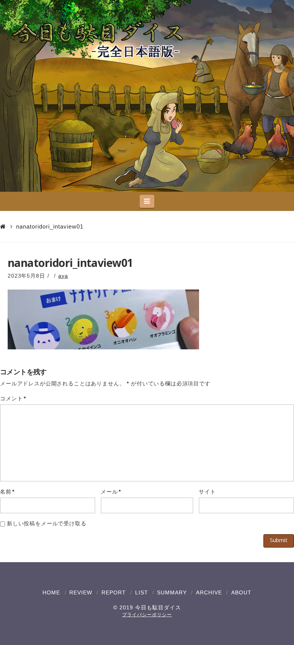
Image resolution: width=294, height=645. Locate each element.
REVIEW (80, 592)
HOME (51, 592)
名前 (7, 492)
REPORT (113, 592)
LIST (141, 592)
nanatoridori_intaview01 (49, 226)
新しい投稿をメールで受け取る (47, 523)
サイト (207, 492)
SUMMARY (172, 592)
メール (111, 492)
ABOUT (241, 592)
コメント (13, 398)
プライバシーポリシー (147, 614)
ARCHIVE (209, 592)
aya (63, 276)
